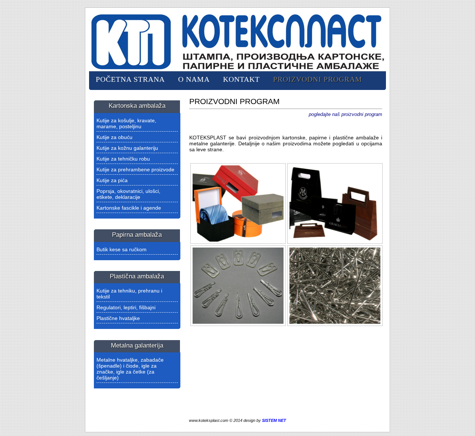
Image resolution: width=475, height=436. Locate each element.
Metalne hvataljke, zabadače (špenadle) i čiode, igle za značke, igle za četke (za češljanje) (130, 369)
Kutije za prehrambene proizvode (135, 169)
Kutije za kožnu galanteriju (127, 148)
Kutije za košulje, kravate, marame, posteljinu (126, 123)
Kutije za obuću (114, 137)
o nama (194, 79)
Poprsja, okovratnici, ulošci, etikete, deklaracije (128, 194)
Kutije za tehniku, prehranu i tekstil (129, 294)
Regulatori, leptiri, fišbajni (125, 307)
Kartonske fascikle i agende (128, 208)
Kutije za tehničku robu (123, 159)
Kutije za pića (112, 180)
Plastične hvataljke (118, 318)
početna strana (130, 79)
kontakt (241, 79)
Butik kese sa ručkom (121, 249)
